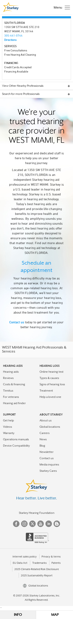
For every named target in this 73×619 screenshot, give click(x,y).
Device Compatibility (16, 445)
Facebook (16, 524)
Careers (44, 433)
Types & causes (49, 378)
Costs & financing (14, 384)
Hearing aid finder (14, 403)
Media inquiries (49, 464)
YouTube (40, 524)
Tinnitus (8, 390)
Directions (10, 39)
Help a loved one (50, 396)
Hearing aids (11, 371)
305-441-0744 (13, 35)
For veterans (11, 396)
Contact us (16, 322)
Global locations (50, 426)
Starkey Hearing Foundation (36, 512)
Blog (42, 445)
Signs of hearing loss (52, 384)
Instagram (24, 524)
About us (46, 420)
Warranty (8, 433)
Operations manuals (16, 439)
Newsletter (47, 451)
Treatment (46, 390)
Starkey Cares (48, 470)
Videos (7, 426)
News (43, 439)
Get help (8, 420)
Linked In (48, 524)
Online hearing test (51, 371)
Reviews (8, 378)
